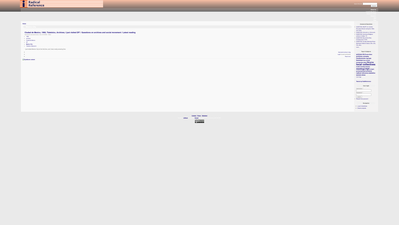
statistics (372, 73)
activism (359, 54)
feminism (359, 60)
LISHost (185, 118)
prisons (369, 71)
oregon (372, 69)
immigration (359, 62)
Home (24, 24)
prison (363, 71)
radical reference (362, 73)
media (358, 67)
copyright (368, 58)
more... (358, 47)
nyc (367, 68)
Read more (348, 56)
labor (365, 62)
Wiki (375, 18)
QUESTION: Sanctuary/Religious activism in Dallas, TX (364, 35)
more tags (358, 77)
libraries (370, 62)
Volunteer (373, 16)
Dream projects (361, 108)
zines (363, 75)
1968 (27, 36)
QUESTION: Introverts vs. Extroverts (365, 32)
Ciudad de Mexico (30, 40)
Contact (194, 116)
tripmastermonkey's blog (344, 52)
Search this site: (358, 4)
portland (358, 71)
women (358, 75)
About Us (373, 10)
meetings (360, 68)
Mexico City (29, 44)
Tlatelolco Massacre (31, 46)
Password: (359, 92)
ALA (364, 54)
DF (27, 42)
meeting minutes (365, 67)
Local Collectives (371, 12)
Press (199, 116)
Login (339, 54)
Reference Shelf (371, 14)
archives (28, 38)
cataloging (366, 56)
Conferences (360, 58)
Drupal (196, 118)
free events (366, 60)
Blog (374, 20)
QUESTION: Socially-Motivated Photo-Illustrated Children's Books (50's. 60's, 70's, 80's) (366, 43)
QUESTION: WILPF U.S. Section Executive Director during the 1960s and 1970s (365, 28)
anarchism (369, 54)
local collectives (365, 64)
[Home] (61, 7)
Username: (359, 88)
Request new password (362, 99)
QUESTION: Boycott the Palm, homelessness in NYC (364, 39)
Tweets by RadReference (363, 81)
